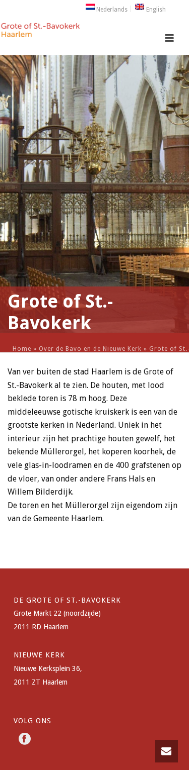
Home (22, 348)
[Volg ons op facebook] (25, 739)
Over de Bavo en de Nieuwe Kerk (90, 348)
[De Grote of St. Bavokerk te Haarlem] (40, 32)
